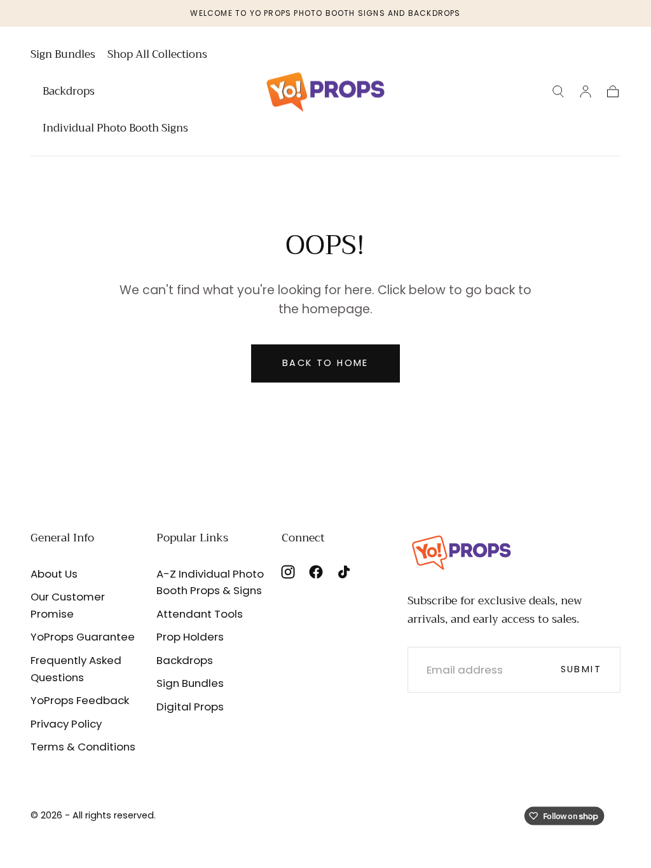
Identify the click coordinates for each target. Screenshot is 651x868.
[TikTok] (344, 572)
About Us (54, 573)
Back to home (325, 362)
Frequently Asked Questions (76, 669)
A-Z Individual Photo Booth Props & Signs (210, 582)
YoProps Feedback (80, 700)
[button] (558, 91)
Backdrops (69, 92)
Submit (581, 669)
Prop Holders (190, 636)
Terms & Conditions (83, 746)
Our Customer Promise (68, 605)
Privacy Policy (66, 723)
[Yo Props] (462, 551)
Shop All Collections (157, 56)
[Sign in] (585, 91)
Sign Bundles (63, 56)
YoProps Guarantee (83, 636)
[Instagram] (288, 572)
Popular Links (192, 537)
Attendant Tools (199, 613)
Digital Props (190, 706)
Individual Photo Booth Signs (115, 129)
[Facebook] (316, 572)
